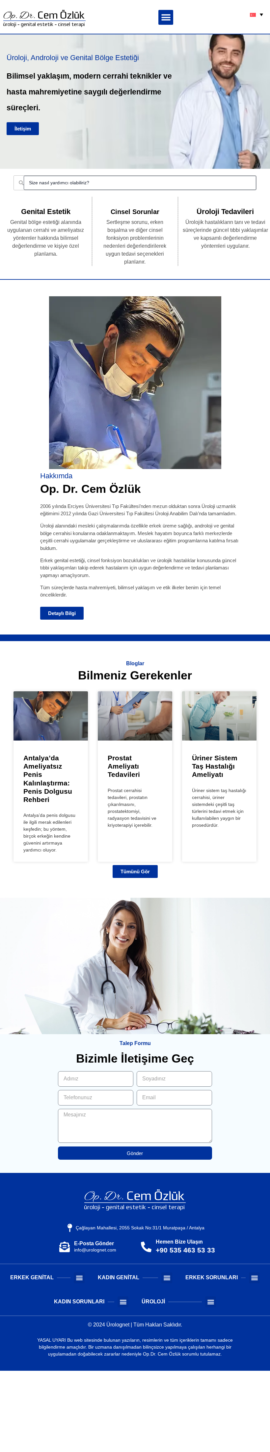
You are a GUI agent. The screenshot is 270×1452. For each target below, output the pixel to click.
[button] (165, 17)
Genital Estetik (45, 211)
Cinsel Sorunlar (135, 211)
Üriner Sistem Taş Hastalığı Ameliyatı (214, 766)
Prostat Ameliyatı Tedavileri (124, 766)
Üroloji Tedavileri (225, 211)
